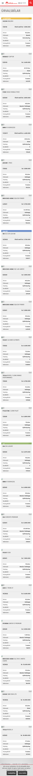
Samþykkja (12, 773)
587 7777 (23, 3)
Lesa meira (22, 773)
